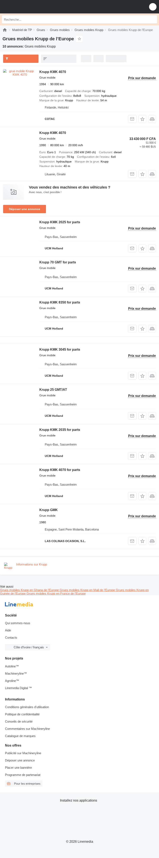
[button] (153, 6)
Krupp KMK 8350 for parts (59, 302)
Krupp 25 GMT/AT (53, 389)
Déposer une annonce (24, 209)
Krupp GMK (48, 510)
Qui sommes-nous (17, 623)
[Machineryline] (4, 29)
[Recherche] (153, 19)
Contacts (11, 637)
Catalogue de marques (20, 736)
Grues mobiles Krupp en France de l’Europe (56, 593)
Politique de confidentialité (22, 714)
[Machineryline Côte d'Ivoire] (29, 6)
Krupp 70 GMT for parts (57, 262)
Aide (8, 630)
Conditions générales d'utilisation (27, 707)
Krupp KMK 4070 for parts (59, 470)
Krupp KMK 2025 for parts (59, 222)
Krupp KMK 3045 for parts (59, 349)
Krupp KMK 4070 (52, 72)
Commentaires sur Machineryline (27, 728)
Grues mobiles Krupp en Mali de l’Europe (88, 590)
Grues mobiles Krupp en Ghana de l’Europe (30, 590)
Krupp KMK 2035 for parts (59, 429)
